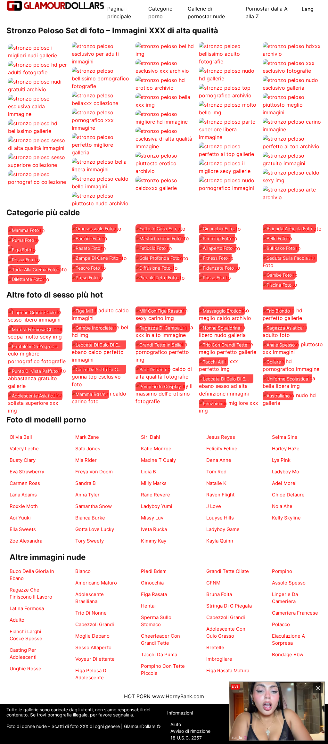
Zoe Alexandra (26, 541)
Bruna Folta (219, 594)
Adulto (17, 620)
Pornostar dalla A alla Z (267, 12)
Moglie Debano (92, 636)
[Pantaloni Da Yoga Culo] (38, 353)
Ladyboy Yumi (156, 506)
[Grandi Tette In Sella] (165, 351)
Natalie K (216, 483)
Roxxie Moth (24, 506)
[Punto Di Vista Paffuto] (38, 377)
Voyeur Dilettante (95, 659)
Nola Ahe (282, 506)
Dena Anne (218, 460)
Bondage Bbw (287, 654)
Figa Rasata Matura (227, 670)
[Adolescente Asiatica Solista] (38, 402)
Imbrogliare (219, 659)
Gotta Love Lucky (94, 529)
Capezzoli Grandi (94, 624)
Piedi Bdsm (154, 571)
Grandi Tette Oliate (227, 571)
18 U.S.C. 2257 (186, 737)
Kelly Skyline (286, 518)
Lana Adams (23, 495)
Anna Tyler (87, 495)
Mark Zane (87, 437)
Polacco (281, 624)
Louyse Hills (220, 518)
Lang (308, 9)
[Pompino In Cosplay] (165, 393)
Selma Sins (284, 437)
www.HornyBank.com (178, 696)
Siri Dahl (150, 437)
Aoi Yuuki (20, 518)
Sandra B (85, 483)
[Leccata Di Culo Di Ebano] (102, 351)
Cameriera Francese (295, 613)
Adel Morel (284, 483)
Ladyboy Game (223, 529)
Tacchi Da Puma (159, 654)
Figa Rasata (154, 594)
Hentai (148, 606)
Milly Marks (154, 483)
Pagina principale (119, 12)
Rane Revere (155, 495)
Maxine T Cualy (158, 460)
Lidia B (148, 472)
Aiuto (175, 724)
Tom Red (216, 472)
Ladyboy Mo (285, 472)
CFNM (213, 583)
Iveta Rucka (154, 529)
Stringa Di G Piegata (229, 606)
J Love (213, 506)
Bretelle (215, 647)
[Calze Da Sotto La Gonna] (102, 376)
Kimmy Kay (153, 541)
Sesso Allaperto (93, 647)
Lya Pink (281, 460)
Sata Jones (87, 449)
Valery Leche (24, 449)
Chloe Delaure (288, 495)
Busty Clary (23, 460)
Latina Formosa (27, 608)
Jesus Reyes (220, 437)
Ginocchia (152, 583)
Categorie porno (160, 12)
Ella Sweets (23, 529)
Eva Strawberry (27, 472)
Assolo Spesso (289, 583)
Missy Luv (152, 518)
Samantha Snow (93, 506)
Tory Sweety (89, 541)
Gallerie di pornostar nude (206, 12)
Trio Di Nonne (91, 613)
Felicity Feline (221, 449)
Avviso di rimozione (190, 731)
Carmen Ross (25, 483)
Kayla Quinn (219, 541)
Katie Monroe (156, 449)
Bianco (83, 571)
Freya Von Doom (94, 472)
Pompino (282, 571)
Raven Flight (220, 495)
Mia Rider (86, 460)
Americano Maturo (96, 583)
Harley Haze (285, 449)
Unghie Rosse (25, 669)
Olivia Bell (21, 437)
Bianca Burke (90, 518)
